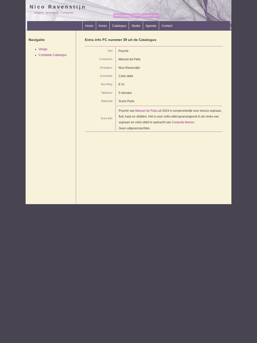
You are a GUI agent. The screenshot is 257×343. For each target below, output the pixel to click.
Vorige (43, 49)
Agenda (151, 25)
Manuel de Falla (146, 110)
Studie (136, 25)
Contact (167, 25)
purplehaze (150, 15)
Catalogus (119, 25)
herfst (136, 15)
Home (89, 25)
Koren (103, 25)
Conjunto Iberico (183, 122)
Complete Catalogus (53, 54)
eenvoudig (121, 15)
